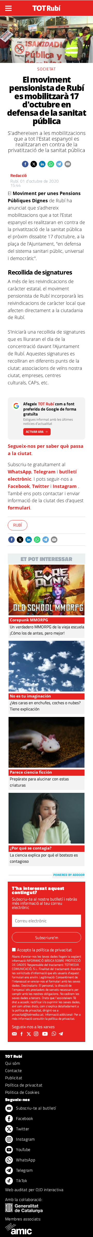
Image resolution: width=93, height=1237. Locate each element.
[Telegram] (62, 1034)
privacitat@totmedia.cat (27, 1014)
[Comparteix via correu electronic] (68, 164)
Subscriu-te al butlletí (35, 1108)
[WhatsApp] (54, 1034)
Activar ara (34, 431)
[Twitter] (29, 1034)
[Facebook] (22, 1034)
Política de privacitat (24, 1085)
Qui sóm (12, 1063)
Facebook (19, 486)
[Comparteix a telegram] (59, 164)
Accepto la (44, 950)
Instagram (65, 486)
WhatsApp (19, 472)
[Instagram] (37, 1034)
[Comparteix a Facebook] (25, 164)
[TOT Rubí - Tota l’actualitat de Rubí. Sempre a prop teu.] (46, 6)
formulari (19, 508)
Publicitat (13, 1078)
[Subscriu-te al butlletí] (15, 1034)
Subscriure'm (46, 937)
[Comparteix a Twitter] (33, 164)
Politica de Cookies (22, 1092)
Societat (46, 69)
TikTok (21, 1180)
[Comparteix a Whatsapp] (51, 164)
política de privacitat (54, 950)
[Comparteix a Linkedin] (42, 164)
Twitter (40, 486)
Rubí (17, 525)
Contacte (13, 1070)
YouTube (22, 1149)
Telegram (45, 472)
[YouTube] (45, 1034)
